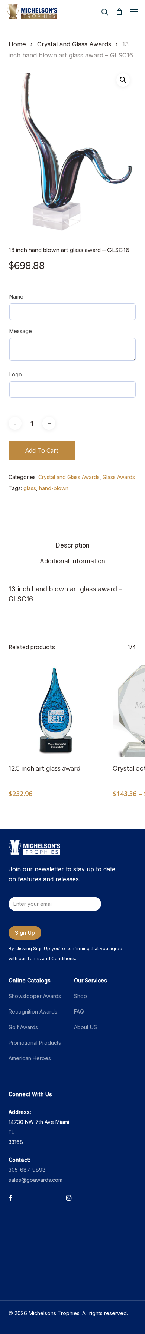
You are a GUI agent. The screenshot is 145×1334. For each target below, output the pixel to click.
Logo (15, 374)
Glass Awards (119, 477)
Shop (80, 996)
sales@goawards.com (35, 1180)
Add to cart (41, 450)
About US (85, 1027)
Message (20, 331)
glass (29, 488)
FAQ (79, 1011)
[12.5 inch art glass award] (55, 711)
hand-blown (53, 488)
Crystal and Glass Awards (74, 44)
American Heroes (30, 1058)
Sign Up (25, 932)
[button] (134, 12)
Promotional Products (35, 1042)
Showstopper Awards (35, 996)
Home (17, 44)
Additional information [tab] (72, 561)
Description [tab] (73, 545)
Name (16, 296)
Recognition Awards (33, 1011)
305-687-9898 (27, 1170)
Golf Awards (23, 1027)
